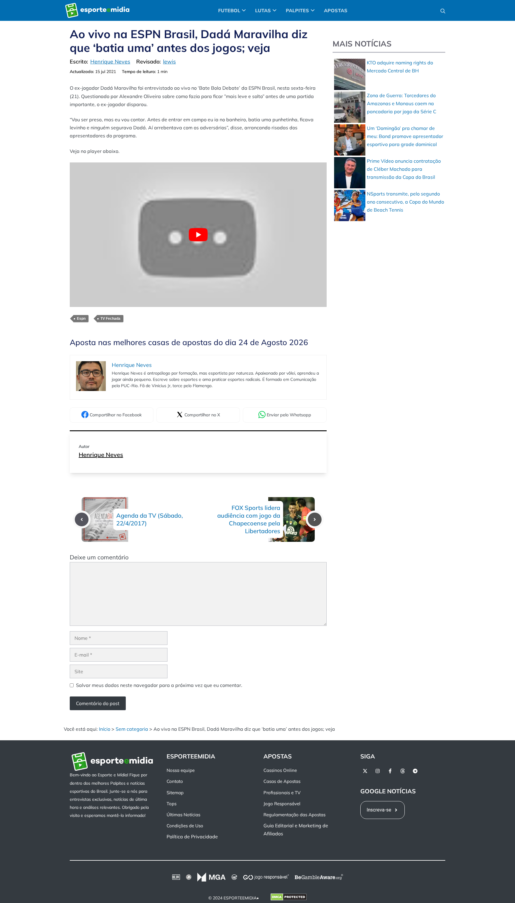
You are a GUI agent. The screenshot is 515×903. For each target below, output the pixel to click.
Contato (175, 781)
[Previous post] (82, 519)
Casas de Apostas (281, 781)
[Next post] (315, 519)
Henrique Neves (101, 454)
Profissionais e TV (281, 792)
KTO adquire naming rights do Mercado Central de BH (400, 67)
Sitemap (175, 792)
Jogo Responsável (281, 803)
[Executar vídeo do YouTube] (198, 234)
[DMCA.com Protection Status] (289, 898)
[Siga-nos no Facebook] (390, 771)
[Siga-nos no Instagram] (377, 771)
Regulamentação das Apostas (294, 814)
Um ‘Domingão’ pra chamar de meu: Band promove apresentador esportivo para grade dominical (405, 136)
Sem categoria (132, 729)
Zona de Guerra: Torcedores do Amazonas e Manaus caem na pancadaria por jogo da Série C (401, 103)
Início (104, 729)
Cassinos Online (280, 770)
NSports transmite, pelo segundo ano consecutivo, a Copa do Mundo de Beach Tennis (405, 202)
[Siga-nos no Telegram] (415, 771)
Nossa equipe (181, 770)
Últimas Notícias (183, 814)
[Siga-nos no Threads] (402, 771)
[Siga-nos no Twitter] (365, 771)
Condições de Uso (185, 825)
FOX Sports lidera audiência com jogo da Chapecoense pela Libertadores (248, 519)
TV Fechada (110, 318)
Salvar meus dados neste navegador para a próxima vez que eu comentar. (159, 685)
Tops (171, 803)
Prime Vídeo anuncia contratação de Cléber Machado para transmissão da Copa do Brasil (404, 169)
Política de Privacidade (192, 837)
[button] (443, 10)
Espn (81, 318)
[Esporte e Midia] (97, 10)
